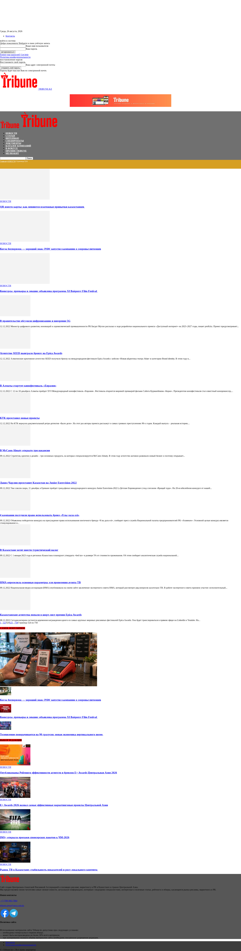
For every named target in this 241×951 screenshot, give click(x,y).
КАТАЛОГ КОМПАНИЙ (18, 146)
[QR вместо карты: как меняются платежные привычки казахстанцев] (25, 199)
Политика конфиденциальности (15, 57)
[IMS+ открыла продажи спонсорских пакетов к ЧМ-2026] (15, 829)
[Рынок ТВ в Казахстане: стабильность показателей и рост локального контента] (15, 862)
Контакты (10, 36)
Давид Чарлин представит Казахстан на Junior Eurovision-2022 (38, 482)
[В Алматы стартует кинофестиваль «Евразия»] (15, 380)
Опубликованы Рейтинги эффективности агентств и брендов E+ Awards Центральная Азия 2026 (58, 772)
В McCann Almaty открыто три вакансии (25, 450)
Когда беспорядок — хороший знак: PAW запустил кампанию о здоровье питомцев (50, 248)
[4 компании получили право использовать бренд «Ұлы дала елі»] (15, 510)
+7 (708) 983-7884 (8, 901)
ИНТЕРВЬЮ (12, 138)
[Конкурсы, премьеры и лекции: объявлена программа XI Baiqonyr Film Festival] (25, 283)
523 (4, 623)
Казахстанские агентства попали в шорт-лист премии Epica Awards (41, 614)
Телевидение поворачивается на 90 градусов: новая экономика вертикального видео (51, 734)
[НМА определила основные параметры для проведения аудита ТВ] (15, 577)
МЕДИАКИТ (12, 153)
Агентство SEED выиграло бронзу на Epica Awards (31, 353)
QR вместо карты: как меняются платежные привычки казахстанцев (42, 206)
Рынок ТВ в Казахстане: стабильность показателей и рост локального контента (49, 869)
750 (16, 623)
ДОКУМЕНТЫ (13, 143)
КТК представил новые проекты (20, 417)
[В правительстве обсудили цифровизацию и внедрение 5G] (15, 315)
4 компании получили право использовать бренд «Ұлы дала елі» (39, 515)
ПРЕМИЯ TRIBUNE (16, 151)
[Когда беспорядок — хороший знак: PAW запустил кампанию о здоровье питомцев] (25, 241)
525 (11, 623)
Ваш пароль (31, 49)
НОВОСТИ (11, 133)
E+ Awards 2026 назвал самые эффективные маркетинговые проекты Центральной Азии (54, 805)
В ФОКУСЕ (12, 148)
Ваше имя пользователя (37, 46)
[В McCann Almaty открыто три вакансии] (15, 445)
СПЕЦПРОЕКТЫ (15, 141)
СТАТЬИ (10, 136)
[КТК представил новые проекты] (15, 412)
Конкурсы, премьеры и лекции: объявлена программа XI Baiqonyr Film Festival (49, 291)
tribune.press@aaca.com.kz (12, 905)
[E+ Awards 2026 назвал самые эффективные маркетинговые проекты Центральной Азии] (15, 797)
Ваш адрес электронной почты (40, 65)
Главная (3, 161)
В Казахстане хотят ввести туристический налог (29, 550)
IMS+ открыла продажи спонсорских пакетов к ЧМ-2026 (34, 837)
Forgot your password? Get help (14, 54)
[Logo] (10, 128)
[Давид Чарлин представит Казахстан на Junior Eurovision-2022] (15, 477)
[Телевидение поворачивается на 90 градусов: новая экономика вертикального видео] (5, 729)
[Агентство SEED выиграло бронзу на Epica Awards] (15, 348)
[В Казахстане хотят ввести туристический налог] (15, 544)
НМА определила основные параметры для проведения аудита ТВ (40, 582)
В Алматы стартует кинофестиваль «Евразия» (28, 385)
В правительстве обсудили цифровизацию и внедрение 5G (35, 320)
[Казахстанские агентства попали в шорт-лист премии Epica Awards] (15, 609)
